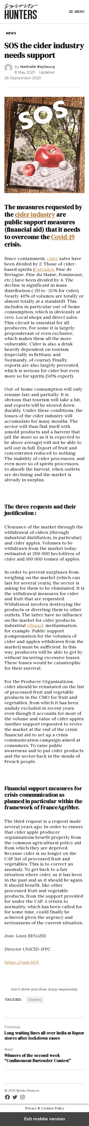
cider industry (35, 214)
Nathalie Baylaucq (37, 66)
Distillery (35, 1000)
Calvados (44, 269)
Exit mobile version (44, 1119)
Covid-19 (63, 237)
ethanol (35, 625)
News (11, 33)
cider (52, 258)
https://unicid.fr (21, 962)
